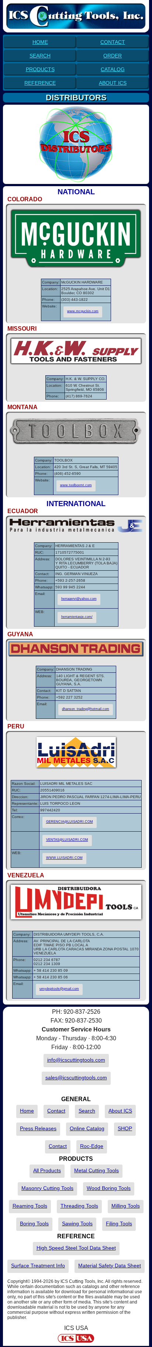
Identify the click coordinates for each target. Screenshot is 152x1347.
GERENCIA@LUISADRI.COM (69, 822)
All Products (47, 1170)
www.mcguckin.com (83, 311)
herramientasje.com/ (77, 617)
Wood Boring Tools (109, 1188)
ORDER (112, 56)
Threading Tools (79, 1206)
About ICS (120, 1111)
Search (87, 1111)
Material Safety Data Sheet (109, 1265)
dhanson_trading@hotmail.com (85, 709)
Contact (56, 1111)
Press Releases (38, 1128)
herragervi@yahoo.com (79, 599)
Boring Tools (34, 1223)
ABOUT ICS (113, 83)
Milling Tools (125, 1206)
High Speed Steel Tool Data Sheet (76, 1248)
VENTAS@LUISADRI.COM (67, 840)
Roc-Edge (91, 1146)
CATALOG (113, 69)
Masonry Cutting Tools (47, 1188)
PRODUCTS (40, 69)
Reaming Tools (30, 1206)
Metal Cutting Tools (96, 1170)
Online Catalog (87, 1128)
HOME (40, 42)
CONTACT (112, 42)
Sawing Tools (77, 1223)
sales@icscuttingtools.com (76, 1077)
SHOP (125, 1128)
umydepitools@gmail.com (59, 989)
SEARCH (40, 56)
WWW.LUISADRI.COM (64, 858)
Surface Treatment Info (38, 1265)
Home (27, 1111)
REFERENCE (40, 83)
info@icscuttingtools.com (76, 1060)
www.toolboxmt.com (76, 485)
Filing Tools (119, 1223)
